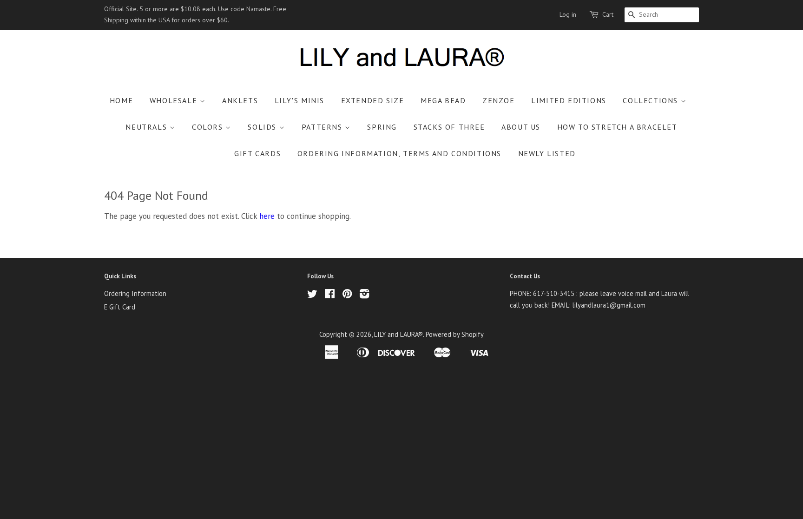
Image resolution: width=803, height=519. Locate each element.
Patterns (323, 126)
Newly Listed (547, 153)
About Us (520, 126)
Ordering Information (135, 293)
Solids (263, 126)
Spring (382, 126)
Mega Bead (443, 100)
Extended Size (372, 100)
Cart (607, 14)
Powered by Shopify (455, 334)
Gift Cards (257, 153)
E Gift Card (119, 306)
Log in (567, 14)
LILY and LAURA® (398, 334)
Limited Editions (568, 100)
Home (121, 100)
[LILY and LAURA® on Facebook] (329, 295)
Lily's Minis (299, 100)
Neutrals (147, 126)
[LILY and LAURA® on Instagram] (364, 295)
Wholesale (175, 100)
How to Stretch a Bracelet (617, 126)
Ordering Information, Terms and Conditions (399, 153)
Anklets (240, 100)
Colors (208, 126)
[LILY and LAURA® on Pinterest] (347, 295)
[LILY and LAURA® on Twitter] (312, 295)
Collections (651, 100)
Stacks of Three (449, 126)
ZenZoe (498, 100)
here (267, 216)
